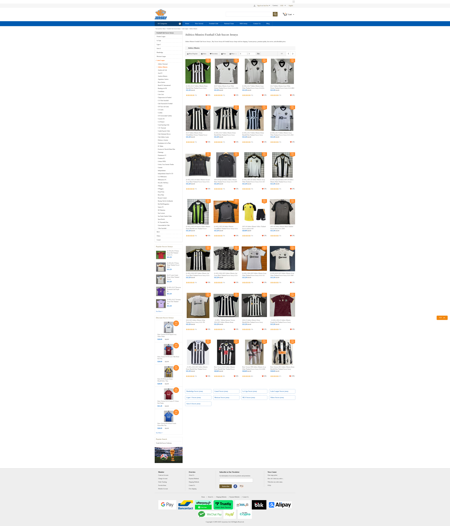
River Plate (161, 195)
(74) (195, 95)
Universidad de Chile (164, 225)
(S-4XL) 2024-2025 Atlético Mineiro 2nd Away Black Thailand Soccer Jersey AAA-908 (198, 275)
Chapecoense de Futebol (164, 97)
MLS (158, 232)
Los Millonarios (162, 176)
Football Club (213, 23)
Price (233, 54)
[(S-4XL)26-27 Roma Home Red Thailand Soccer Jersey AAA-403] (161, 255)
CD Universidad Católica (165, 116)
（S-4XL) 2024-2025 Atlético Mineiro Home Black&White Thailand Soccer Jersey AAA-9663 (197, 369)
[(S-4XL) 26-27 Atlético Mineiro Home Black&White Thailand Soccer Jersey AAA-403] (198, 71)
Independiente (162, 170)
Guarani (160, 167)
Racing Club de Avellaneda (165, 201)
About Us (191, 475)
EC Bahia (160, 146)
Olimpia (160, 186)
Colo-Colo (161, 94)
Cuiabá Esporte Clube (164, 131)
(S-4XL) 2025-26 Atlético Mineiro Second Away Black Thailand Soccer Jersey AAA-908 (198, 182)
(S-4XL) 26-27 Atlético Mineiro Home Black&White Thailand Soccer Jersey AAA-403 (197, 88)
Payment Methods (194, 478)
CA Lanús (160, 110)
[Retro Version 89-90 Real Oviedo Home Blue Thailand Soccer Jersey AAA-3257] (168, 416)
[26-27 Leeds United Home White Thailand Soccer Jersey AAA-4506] (161, 279)
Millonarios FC (162, 180)
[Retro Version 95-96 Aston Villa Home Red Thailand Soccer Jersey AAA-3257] (168, 349)
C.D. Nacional (162, 128)
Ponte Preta (161, 192)
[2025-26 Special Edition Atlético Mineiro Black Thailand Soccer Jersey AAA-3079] (226, 165)
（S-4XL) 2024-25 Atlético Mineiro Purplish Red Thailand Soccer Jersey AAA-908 (280, 322)
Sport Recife (161, 219)
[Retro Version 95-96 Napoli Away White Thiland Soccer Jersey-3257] (168, 327)
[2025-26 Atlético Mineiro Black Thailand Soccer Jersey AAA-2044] (282, 211)
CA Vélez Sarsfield (163, 100)
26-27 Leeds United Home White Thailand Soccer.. (173, 277)
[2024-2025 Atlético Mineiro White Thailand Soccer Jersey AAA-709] (198, 305)
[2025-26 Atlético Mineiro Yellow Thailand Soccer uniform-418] (254, 211)
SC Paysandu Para (163, 222)
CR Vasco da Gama (163, 106)
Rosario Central (162, 198)
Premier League (161, 36)
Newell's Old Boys (163, 183)
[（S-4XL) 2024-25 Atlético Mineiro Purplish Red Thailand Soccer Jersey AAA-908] (282, 305)
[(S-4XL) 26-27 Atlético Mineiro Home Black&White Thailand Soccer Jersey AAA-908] (226, 118)
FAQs (269, 485)
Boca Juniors (161, 82)
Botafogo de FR (162, 88)
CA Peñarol (161, 122)
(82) (224, 376)
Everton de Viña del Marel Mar (166, 149)
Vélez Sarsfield (162, 228)
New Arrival (199, 23)
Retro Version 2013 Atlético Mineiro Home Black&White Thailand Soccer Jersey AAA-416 (282, 369)
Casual (158, 240)
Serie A (159, 48)
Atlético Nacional (162, 64)
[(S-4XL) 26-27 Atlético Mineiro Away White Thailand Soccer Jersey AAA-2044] (282, 118)
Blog (268, 23)
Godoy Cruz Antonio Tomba (166, 164)
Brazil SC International (164, 85)
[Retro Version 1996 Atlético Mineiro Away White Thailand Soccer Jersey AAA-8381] (254, 352)
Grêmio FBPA (162, 161)
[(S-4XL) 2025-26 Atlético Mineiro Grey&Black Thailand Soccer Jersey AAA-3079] (226, 211)
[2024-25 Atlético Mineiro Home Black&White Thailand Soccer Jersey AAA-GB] (254, 305)
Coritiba (160, 113)
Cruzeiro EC (161, 119)
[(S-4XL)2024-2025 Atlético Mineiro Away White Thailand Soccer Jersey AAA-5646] (282, 258)
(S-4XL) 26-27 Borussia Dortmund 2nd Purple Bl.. (174, 289)
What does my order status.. (275, 482)
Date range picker (272, 475)
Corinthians (161, 91)
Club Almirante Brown (164, 134)
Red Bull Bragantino (163, 204)
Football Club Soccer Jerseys (174, 28)
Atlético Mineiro (193, 28)
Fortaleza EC (161, 158)
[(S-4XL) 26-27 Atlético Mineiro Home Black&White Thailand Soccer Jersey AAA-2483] (254, 118)
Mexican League (161, 56)
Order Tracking (162, 482)
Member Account (163, 489)
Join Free (265, 5)
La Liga (159, 40)
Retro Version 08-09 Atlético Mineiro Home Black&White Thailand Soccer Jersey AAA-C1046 (224, 369)
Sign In (259, 5)
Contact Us (257, 23)
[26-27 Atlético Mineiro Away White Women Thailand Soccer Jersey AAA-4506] (226, 71)
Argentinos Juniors (163, 79)
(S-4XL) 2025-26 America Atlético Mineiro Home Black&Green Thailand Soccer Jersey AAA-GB (198, 228)
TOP (440, 318)
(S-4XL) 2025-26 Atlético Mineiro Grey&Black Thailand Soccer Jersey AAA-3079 (226, 228)
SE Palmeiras (161, 210)
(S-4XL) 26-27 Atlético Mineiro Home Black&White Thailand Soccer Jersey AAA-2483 (253, 135)
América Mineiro (162, 76)
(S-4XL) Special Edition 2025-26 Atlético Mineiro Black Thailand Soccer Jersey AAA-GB (281, 182)
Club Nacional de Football (165, 103)
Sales (204, 54)
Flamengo (160, 152)
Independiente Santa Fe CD (165, 173)
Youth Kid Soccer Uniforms (164, 443)
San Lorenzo (161, 213)
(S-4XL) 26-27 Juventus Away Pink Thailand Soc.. (174, 301)
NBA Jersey (243, 23)
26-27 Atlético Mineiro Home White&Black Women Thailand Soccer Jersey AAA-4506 (196, 135)
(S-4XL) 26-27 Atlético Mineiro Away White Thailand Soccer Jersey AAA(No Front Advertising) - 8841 (253, 88)
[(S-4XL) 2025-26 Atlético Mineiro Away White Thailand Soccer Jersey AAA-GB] (254, 165)
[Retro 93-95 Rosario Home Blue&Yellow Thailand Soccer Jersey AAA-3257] (168, 372)
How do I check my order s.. (276, 478)
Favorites (215, 54)
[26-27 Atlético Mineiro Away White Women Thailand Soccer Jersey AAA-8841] (282, 71)
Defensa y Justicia (163, 140)
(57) (280, 376)
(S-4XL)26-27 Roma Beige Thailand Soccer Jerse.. (173, 265)
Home (187, 23)
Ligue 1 (159, 44)
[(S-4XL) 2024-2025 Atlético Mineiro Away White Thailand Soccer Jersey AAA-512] (254, 258)
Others (158, 236)
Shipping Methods (194, 482)
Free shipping (192, 489)
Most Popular (193, 54)
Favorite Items (162, 485)
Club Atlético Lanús (163, 137)
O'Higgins (161, 189)
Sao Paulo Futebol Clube (165, 216)
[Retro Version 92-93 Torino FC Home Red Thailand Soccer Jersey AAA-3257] (168, 394)
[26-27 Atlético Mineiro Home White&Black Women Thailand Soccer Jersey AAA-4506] (198, 118)
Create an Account (163, 475)
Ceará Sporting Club (163, 125)
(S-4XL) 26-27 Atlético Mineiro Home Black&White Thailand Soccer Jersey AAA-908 (225, 135)
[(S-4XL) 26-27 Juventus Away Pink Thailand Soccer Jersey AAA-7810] (161, 303)
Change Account (162, 478)
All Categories (162, 23)
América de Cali (162, 70)
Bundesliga (160, 52)
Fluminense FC (162, 155)
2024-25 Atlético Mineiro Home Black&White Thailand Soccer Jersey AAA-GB (252, 322)
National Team (229, 23)
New (224, 54)
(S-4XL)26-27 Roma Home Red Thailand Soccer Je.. (173, 253)
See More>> (159, 311)
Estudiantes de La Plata (164, 143)
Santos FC (161, 207)
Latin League (185, 28)
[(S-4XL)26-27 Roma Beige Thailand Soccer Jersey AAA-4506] (161, 267)
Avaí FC (160, 73)
